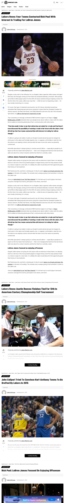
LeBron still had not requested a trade (29, 113)
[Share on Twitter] (3, 100)
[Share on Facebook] (3, 96)
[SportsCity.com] (10, 2)
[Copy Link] (3, 104)
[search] (54, 2)
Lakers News (6, 13)
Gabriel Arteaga (11, 29)
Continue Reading (32, 365)
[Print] (3, 108)
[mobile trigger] (3, 2)
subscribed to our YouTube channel (24, 179)
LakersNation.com (26, 90)
